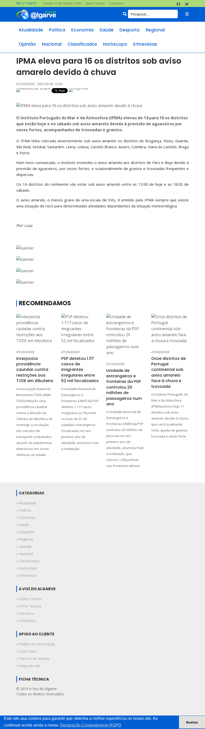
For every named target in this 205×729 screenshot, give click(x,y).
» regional (24, 539)
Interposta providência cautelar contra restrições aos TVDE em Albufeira (34, 370)
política (57, 30)
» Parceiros (25, 613)
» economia (25, 517)
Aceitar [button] (192, 722)
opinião (27, 44)
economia (82, 30)
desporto (130, 30)
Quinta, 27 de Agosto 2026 (62, 3)
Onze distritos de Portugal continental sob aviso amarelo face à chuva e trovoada (168, 372)
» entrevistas (26, 575)
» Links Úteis (26, 651)
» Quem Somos (29, 598)
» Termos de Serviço (33, 658)
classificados (82, 44)
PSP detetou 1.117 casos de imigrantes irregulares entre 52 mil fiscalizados (80, 370)
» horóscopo (26, 568)
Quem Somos (95, 3)
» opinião (24, 546)
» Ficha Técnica (28, 606)
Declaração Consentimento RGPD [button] (90, 725)
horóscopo (115, 44)
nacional (52, 44)
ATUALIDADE (25, 352)
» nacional (24, 553)
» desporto (25, 532)
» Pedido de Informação (35, 644)
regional (155, 30)
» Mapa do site (28, 665)
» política (23, 510)
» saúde (22, 524)
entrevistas (145, 44)
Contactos (116, 3)
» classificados (28, 561)
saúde (107, 30)
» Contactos (26, 620)
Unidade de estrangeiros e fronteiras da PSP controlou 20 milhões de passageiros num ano (124, 387)
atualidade (31, 30)
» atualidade (26, 503)
